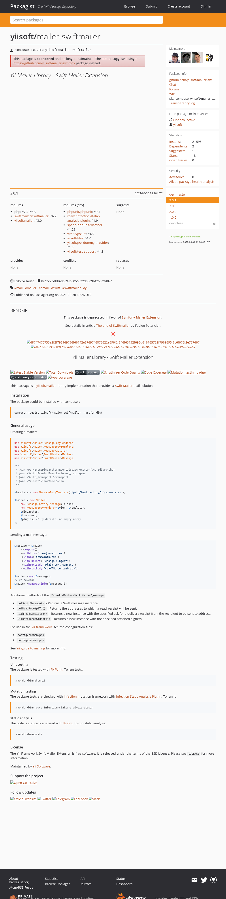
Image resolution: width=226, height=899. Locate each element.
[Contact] (194, 880)
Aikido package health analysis (192, 181)
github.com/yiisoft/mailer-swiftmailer (196, 80)
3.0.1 (172, 200)
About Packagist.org (19, 880)
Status (121, 878)
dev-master (177, 194)
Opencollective (184, 120)
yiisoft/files (75, 238)
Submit (151, 6)
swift (56, 288)
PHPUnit (56, 669)
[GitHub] (213, 880)
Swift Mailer (124, 386)
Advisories (177, 177)
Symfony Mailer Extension (141, 317)
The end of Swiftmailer (113, 325)
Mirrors (86, 884)
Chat (172, 84)
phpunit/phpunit (79, 212)
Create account (179, 6)
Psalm (67, 723)
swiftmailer (72, 288)
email (45, 288)
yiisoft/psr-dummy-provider (87, 242)
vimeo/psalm (76, 234)
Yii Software (41, 766)
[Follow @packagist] (204, 880)
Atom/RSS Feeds (21, 887)
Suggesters (177, 151)
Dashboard (124, 884)
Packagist (22, 6)
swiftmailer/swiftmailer (31, 216)
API (83, 878)
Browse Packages (57, 884)
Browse (129, 6)
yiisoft (177, 124)
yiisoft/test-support (81, 251)
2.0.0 (172, 212)
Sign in (206, 6)
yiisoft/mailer (24, 220)
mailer (31, 288)
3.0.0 (172, 206)
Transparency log (182, 103)
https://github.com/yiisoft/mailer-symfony (44, 63)
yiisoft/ (23, 36)
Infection (70, 696)
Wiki (172, 94)
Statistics (51, 878)
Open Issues (178, 160)
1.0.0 (172, 217)
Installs (174, 141)
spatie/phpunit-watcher (84, 225)
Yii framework (42, 627)
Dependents (178, 146)
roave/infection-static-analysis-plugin (83, 218)
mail (19, 288)
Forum (174, 89)
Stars (173, 155)
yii (86, 288)
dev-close (176, 223)
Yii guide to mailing (31, 648)
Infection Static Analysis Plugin (138, 696)
